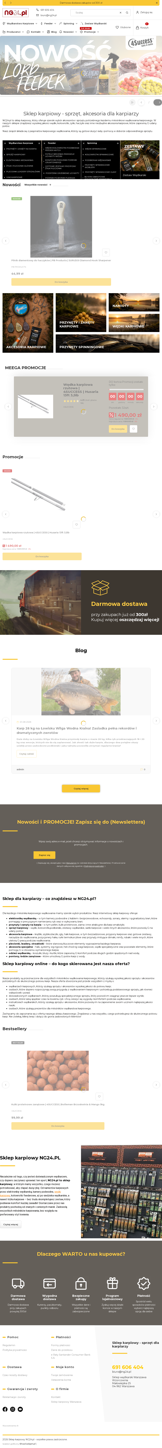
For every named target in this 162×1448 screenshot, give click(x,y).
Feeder (48, 23)
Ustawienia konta (61, 1379)
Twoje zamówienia (62, 1375)
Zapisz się (44, 855)
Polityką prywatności (94, 866)
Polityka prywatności (15, 1350)
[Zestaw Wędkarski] (139, 159)
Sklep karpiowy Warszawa (66, 1401)
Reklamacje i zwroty (14, 1397)
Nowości (68, 31)
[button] (156, 2)
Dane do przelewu (61, 1350)
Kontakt (35, 31)
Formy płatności (60, 1345)
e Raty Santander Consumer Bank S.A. (70, 1356)
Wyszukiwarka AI (10, 1426)
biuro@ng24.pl (49, 15)
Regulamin (71, 863)
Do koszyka (61, 282)
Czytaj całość (26, 754)
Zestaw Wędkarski (96, 23)
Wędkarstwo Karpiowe (20, 23)
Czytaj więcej (81, 788)
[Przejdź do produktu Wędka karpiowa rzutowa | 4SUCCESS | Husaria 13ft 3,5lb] (35, 406)
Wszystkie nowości (35, 184)
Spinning (68, 23)
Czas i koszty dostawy (15, 1375)
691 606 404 (47, 10)
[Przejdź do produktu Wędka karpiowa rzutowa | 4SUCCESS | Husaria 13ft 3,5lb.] (42, 499)
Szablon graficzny (19, 1444)
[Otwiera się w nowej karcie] (5, 1409)
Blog (54, 31)
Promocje (90, 31)
